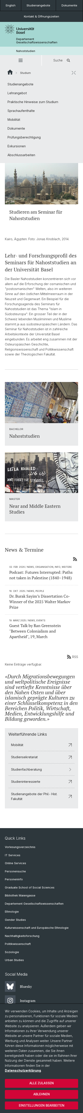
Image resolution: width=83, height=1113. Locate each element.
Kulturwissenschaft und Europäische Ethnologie (37, 927)
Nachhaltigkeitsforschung (22, 936)
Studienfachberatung (26, 769)
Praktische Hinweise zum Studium (33, 102)
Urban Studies (14, 960)
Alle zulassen (41, 1083)
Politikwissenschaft (18, 944)
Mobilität (14, 119)
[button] (20, 60)
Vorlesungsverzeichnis (20, 847)
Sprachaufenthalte (21, 111)
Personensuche (15, 871)
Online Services (15, 863)
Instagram (27, 1000)
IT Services (12, 855)
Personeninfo (14, 879)
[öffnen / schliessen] (73, 72)
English (10, 5)
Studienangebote (38, 5)
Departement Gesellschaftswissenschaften (36, 40)
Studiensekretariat (24, 757)
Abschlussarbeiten (21, 155)
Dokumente (69, 5)
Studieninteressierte (25, 781)
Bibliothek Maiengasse (20, 895)
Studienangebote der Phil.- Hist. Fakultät (34, 796)
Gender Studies (15, 919)
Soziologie (12, 952)
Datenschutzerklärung (23, 1070)
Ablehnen (41, 1094)
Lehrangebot (17, 93)
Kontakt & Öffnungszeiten (41, 16)
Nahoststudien (25, 51)
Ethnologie (12, 911)
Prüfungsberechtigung (24, 137)
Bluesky (26, 986)
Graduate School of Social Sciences (29, 887)
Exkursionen (17, 146)
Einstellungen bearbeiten (41, 1105)
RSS (75, 657)
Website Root (10, 72)
